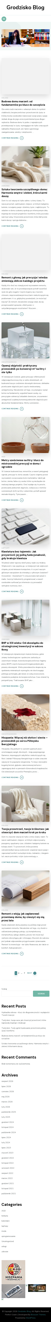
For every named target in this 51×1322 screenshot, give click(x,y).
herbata (5, 1216)
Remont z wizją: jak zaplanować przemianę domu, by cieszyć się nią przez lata (23, 917)
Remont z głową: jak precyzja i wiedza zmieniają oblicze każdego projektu (24, 279)
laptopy (5, 548)
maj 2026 (6, 1096)
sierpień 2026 (7, 1081)
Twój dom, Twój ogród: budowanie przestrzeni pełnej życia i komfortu (24, 1029)
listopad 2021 (8, 1188)
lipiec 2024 (6, 1137)
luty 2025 (6, 1117)
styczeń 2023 (7, 1152)
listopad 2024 (8, 1127)
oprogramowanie (8, 1236)
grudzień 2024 (8, 1122)
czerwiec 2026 (8, 1091)
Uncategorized (9, 362)
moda (4, 1231)
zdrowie (6, 186)
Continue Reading (10, 138)
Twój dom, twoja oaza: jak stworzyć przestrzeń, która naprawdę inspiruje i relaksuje (24, 1021)
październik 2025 (9, 1112)
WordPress (30, 1318)
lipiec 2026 (6, 1086)
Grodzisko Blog (25, 7)
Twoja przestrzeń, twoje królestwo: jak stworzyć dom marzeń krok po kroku (25, 830)
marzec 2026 (7, 1101)
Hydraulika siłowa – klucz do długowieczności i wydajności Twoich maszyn (25, 1013)
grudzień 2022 (8, 1158)
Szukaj (4, 989)
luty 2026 (6, 1107)
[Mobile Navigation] (4, 18)
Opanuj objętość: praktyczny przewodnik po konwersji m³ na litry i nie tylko (24, 369)
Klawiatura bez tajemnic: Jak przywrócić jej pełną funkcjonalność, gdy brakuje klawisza (24, 555)
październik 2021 (9, 1193)
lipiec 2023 (6, 1147)
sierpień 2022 (7, 1173)
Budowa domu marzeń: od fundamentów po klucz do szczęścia (23, 103)
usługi (5, 98)
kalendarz (6, 1221)
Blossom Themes (38, 1314)
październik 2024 (9, 1132)
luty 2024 (6, 1142)
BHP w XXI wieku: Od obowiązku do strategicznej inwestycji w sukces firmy (22, 646)
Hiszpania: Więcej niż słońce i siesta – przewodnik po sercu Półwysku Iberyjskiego (25, 741)
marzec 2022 (7, 1178)
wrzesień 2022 (8, 1168)
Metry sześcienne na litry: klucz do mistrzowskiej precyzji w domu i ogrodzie (23, 464)
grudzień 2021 (8, 1183)
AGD (3, 457)
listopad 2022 (8, 1163)
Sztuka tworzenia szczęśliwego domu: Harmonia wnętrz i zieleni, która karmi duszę (25, 193)
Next (29, 973)
